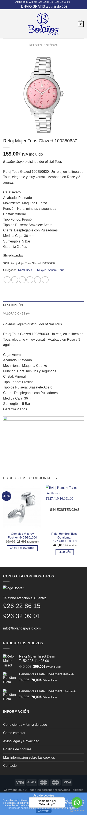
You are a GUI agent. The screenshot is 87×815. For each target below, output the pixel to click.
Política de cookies (17, 749)
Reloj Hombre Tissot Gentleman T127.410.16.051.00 (64, 537)
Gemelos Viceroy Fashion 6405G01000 (22, 535)
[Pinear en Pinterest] (37, 279)
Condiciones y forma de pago (25, 724)
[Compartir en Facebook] (14, 279)
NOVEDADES (26, 270)
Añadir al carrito (22, 548)
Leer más (65, 552)
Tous (61, 270)
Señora (52, 45)
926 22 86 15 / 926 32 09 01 (54, 1)
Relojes (35, 45)
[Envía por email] (29, 279)
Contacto (10, 765)
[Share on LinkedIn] (45, 279)
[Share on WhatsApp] (7, 279)
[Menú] (5, 24)
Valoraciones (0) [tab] (16, 313)
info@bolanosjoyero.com (22, 628)
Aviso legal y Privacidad (21, 741)
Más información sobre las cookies (29, 757)
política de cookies (19, 807)
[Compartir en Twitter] (22, 279)
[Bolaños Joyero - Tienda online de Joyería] (43, 23)
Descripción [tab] (13, 305)
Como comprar (14, 733)
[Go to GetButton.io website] (77, 810)
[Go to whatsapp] (77, 802)
